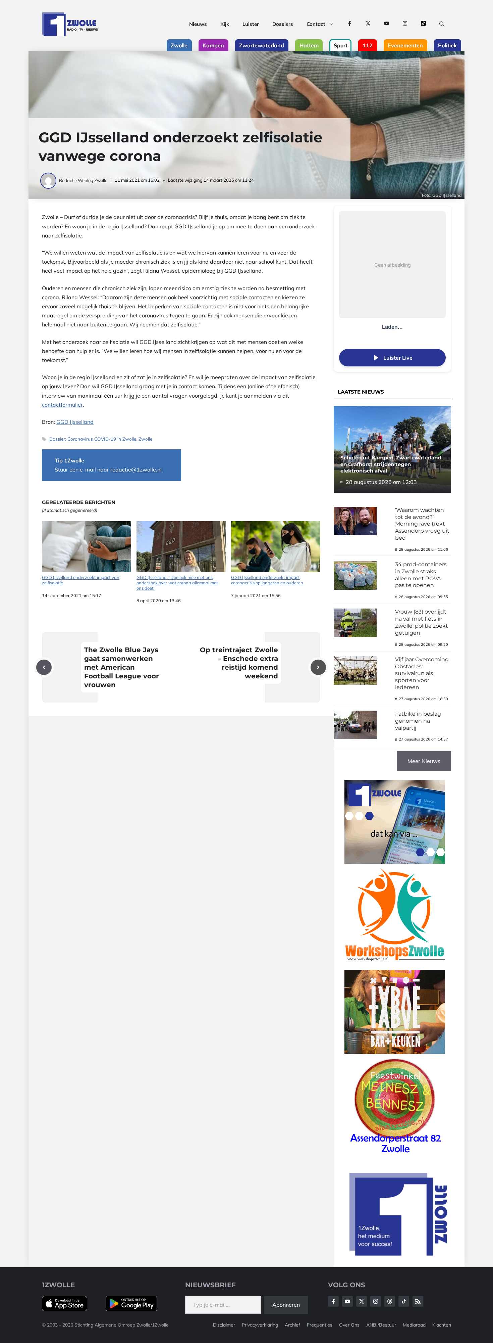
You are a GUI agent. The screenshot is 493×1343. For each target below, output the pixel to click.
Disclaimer (224, 1325)
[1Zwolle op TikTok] (423, 24)
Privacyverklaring (260, 1325)
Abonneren (286, 1304)
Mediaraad (414, 1325)
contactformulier (62, 404)
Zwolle (145, 439)
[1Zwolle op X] (368, 24)
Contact (316, 24)
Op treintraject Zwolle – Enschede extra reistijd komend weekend (239, 663)
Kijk (224, 24)
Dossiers (282, 24)
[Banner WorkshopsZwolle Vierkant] (394, 965)
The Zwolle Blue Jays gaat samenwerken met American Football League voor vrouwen (121, 667)
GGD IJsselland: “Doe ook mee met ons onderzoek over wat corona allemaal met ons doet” (177, 582)
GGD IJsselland (75, 421)
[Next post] (318, 667)
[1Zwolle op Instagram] (405, 24)
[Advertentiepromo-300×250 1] (399, 1253)
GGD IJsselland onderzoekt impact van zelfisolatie (80, 580)
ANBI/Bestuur (381, 1325)
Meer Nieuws (423, 761)
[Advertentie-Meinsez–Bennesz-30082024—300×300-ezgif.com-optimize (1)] (394, 1155)
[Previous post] (44, 667)
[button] (442, 24)
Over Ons (349, 1325)
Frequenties (319, 1325)
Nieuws (198, 24)
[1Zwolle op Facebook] (349, 24)
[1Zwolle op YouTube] (386, 24)
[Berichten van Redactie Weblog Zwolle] (49, 180)
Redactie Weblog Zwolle (83, 180)
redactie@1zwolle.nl (136, 469)
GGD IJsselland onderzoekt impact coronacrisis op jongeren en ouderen (267, 580)
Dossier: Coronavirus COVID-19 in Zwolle (92, 439)
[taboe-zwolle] (394, 1051)
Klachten (441, 1325)
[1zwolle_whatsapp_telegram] (394, 861)
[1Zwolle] (70, 24)
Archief (292, 1325)
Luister (250, 24)
